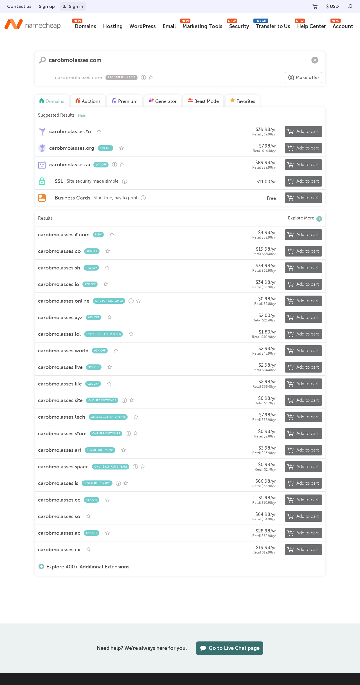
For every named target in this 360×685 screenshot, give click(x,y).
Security (238, 26)
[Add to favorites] (150, 77)
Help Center (311, 26)
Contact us (19, 6)
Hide (82, 116)
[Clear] (314, 60)
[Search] (350, 6)
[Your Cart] (315, 6)
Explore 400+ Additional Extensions (87, 566)
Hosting (113, 26)
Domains (84, 26)
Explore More (301, 218)
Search (42, 60)
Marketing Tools (201, 26)
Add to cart (307, 131)
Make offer (308, 77)
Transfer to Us (272, 26)
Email (169, 26)
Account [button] (342, 26)
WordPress (142, 26)
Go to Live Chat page (234, 648)
